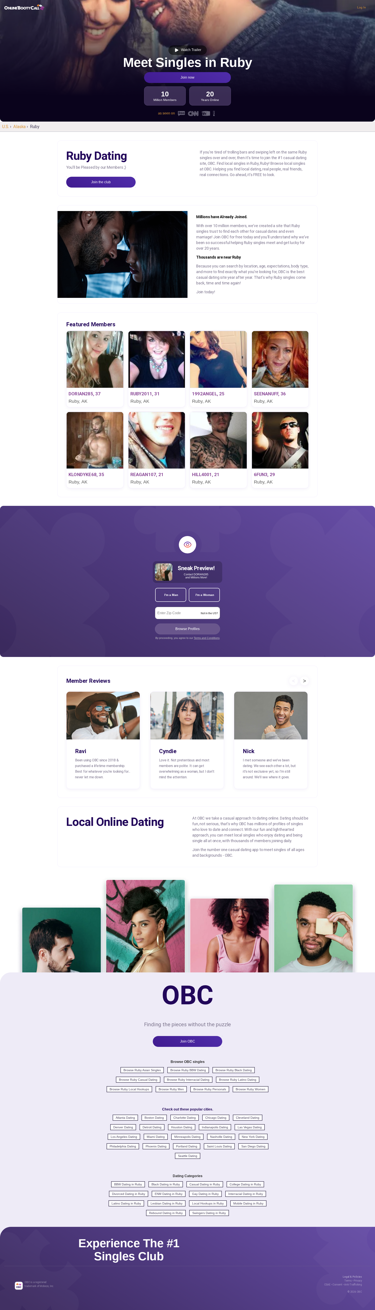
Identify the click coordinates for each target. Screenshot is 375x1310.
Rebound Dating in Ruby (166, 1213)
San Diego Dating (253, 1146)
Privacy (358, 1280)
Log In (361, 7)
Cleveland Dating (247, 1117)
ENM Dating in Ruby (169, 1194)
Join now (187, 77)
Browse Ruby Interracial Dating (188, 1079)
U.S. (5, 126)
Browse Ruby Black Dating (233, 1070)
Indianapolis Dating (215, 1127)
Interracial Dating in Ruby (245, 1194)
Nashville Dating (221, 1136)
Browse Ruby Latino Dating (237, 1079)
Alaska (19, 126)
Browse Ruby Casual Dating (138, 1079)
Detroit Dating (152, 1127)
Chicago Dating (215, 1117)
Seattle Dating (187, 1156)
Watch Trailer (190, 50)
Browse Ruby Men (171, 1089)
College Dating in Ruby (245, 1184)
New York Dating (253, 1136)
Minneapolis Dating (187, 1136)
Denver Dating (123, 1127)
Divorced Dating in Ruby (128, 1194)
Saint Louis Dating (219, 1146)
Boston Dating (154, 1117)
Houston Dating (181, 1127)
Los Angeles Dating (124, 1136)
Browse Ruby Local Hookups (129, 1089)
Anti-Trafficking (353, 1284)
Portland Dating (186, 1146)
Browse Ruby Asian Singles (142, 1070)
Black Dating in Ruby (165, 1184)
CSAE (327, 1284)
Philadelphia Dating (123, 1146)
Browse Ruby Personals (209, 1089)
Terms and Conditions (207, 638)
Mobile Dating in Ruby (248, 1203)
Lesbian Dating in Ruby (167, 1203)
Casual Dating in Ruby (204, 1184)
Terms (348, 1280)
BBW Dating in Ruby (128, 1184)
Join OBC (187, 1041)
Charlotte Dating (184, 1117)
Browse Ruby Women (250, 1089)
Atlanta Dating (125, 1117)
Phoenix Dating (156, 1146)
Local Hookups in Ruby (208, 1203)
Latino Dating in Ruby (126, 1203)
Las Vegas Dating (250, 1127)
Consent (337, 1284)
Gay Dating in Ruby (205, 1194)
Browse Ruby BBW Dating (188, 1070)
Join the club (101, 182)
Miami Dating (156, 1136)
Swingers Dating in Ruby (209, 1213)
